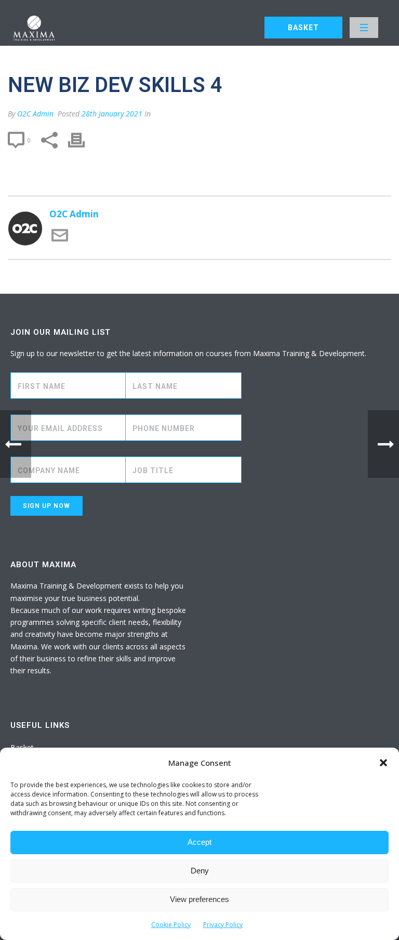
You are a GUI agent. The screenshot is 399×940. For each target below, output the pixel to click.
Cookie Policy (171, 924)
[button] (383, 763)
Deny (200, 870)
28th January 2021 (112, 114)
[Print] (81, 140)
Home (302, 49)
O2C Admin (35, 114)
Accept (199, 842)
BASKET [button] (303, 27)
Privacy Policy (223, 924)
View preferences (199, 899)
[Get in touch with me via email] (59, 240)
